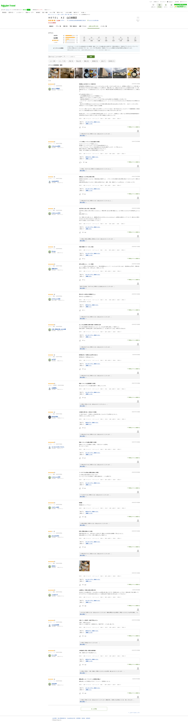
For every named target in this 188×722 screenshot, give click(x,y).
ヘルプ (150, 1)
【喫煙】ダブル (88, 276)
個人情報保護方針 (62, 718)
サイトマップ (162, 1)
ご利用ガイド (156, 1)
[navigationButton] (137, 72)
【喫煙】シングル (88, 158)
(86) (73, 26)
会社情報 (54, 718)
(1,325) (93, 26)
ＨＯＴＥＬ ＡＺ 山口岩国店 (62, 17)
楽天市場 (177, 1)
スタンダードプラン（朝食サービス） (92, 122)
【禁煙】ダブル (88, 228)
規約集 (83, 718)
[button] (54, 73)
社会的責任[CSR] (71, 718)
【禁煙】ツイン (88, 306)
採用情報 (78, 718)
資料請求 (88, 718)
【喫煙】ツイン (88, 689)
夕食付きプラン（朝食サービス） (92, 157)
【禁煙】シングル (88, 123)
